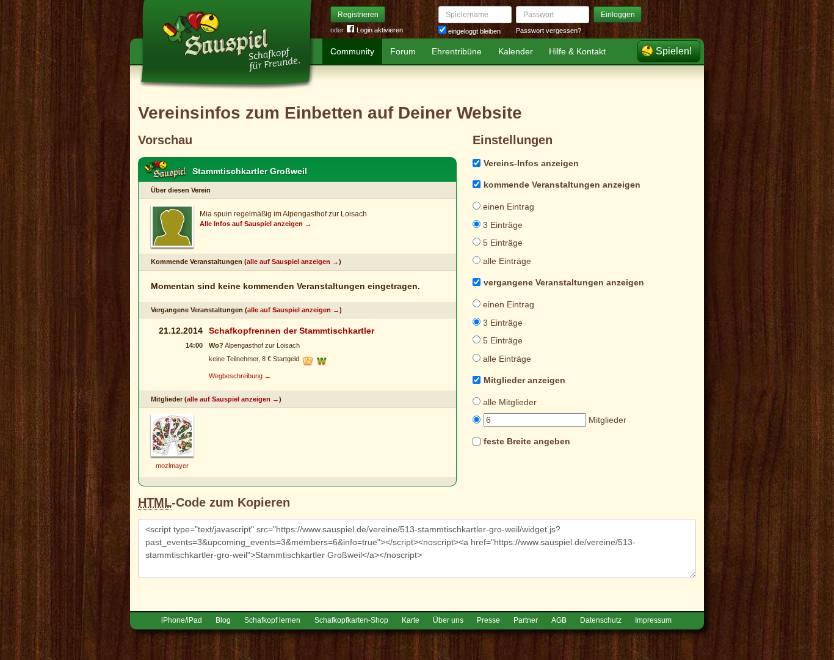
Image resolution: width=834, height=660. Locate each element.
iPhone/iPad (181, 620)
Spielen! (674, 51)
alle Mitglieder (508, 402)
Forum (403, 51)
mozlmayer (172, 465)
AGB (559, 620)
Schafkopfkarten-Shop (351, 620)
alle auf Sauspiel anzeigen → (293, 261)
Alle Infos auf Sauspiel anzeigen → (255, 223)
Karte (410, 620)
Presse (488, 620)
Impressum (653, 620)
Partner (525, 620)
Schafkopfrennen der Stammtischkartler (291, 331)
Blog (223, 620)
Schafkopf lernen (272, 620)
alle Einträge (505, 261)
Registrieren (358, 14)
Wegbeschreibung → (240, 376)
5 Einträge (501, 243)
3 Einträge (501, 225)
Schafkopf (165, 170)
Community (352, 51)
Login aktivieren (380, 30)
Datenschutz (601, 620)
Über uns (448, 620)
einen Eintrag (507, 206)
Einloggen (618, 14)
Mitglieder (606, 420)
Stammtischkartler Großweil (249, 171)
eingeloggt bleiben (473, 31)
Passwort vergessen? (548, 30)
